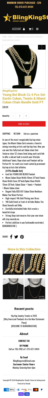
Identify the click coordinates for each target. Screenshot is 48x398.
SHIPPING (6, 133)
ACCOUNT (17, 29)
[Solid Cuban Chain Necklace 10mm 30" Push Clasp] (34, 273)
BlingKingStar (19, 380)
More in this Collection (24, 249)
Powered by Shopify (24, 383)
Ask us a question (31, 133)
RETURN (17, 133)
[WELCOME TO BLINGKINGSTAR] (24, 326)
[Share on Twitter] (16, 237)
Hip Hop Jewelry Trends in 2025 (24, 315)
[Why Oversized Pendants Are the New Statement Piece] (24, 321)
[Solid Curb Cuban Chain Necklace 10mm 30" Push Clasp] (13, 273)
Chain (10, 37)
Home (4, 37)
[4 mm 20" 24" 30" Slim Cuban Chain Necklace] (34, 298)
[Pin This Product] (22, 237)
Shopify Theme (29, 380)
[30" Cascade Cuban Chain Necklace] (13, 298)
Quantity (5, 115)
